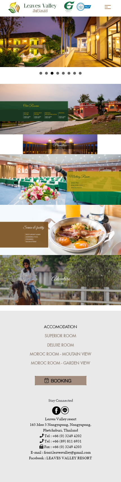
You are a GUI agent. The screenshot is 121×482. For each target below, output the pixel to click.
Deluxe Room (60, 345)
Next (113, 41)
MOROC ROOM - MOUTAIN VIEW (60, 354)
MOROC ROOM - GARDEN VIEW (60, 363)
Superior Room (60, 335)
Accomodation (60, 326)
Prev (7, 41)
